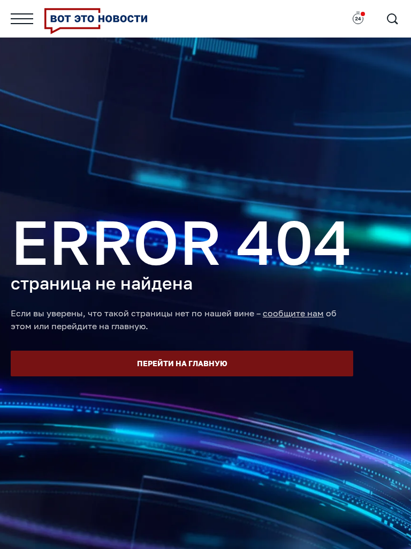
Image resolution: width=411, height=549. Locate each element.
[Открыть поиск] (392, 19)
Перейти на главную (182, 363)
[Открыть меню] (22, 19)
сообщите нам (293, 313)
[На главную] (96, 18)
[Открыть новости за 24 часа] (358, 19)
